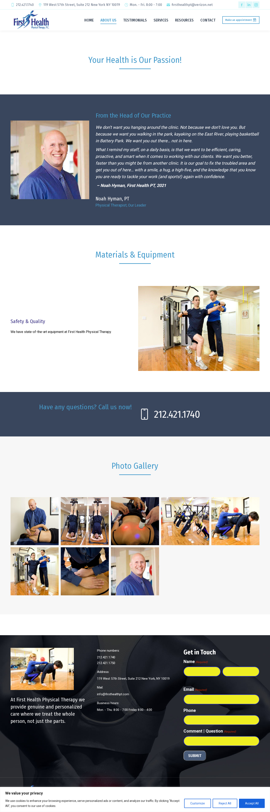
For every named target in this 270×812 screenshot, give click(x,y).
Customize (197, 803)
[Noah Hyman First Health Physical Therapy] (135, 571)
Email (195, 689)
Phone (190, 710)
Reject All (225, 803)
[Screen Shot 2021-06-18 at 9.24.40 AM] (135, 521)
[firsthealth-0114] (235, 521)
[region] (135, 799)
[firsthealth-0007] (85, 571)
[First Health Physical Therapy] (85, 521)
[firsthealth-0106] (35, 571)
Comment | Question (210, 731)
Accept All (252, 803)
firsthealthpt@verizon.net (192, 5)
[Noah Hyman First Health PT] (35, 521)
